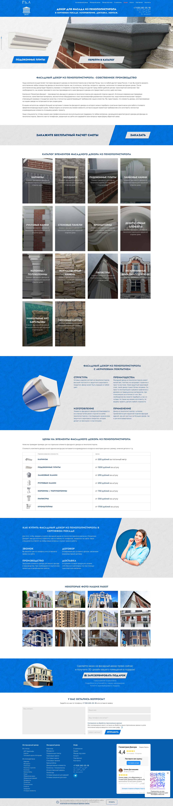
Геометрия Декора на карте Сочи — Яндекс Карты (133, 792)
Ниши (25, 774)
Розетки (26, 786)
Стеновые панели (53, 761)
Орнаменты (27, 780)
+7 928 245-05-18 (142, 8)
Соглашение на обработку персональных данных (105, 723)
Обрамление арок (29, 776)
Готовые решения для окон (56, 777)
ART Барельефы (29, 751)
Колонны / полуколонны (55, 768)
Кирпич (26, 753)
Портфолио (139, 2)
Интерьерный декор (81, 2)
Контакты (148, 2)
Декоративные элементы (56, 765)
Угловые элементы (30, 791)
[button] (1, 36)
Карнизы (26, 761)
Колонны (26, 770)
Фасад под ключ (107, 2)
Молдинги (27, 763)
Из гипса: (26, 749)
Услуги (132, 2)
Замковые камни (52, 756)
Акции (126, 2)
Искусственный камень (55, 770)
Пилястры (27, 782)
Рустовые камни (52, 758)
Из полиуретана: (28, 759)
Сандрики (27, 788)
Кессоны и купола (29, 768)
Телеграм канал (152, 793)
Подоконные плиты (53, 753)
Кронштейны (28, 772)
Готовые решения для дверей (57, 775)
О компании (118, 2)
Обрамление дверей (30, 778)
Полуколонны (28, 784)
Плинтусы (27, 765)
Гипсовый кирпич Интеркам (33, 755)
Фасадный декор (95, 2)
